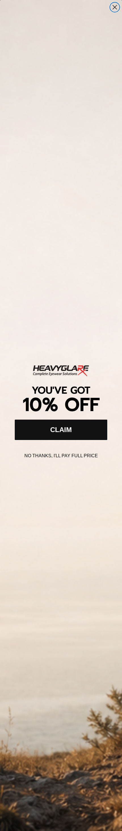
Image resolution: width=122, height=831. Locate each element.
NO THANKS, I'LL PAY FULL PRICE (61, 455)
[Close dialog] (115, 7)
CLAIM (61, 429)
